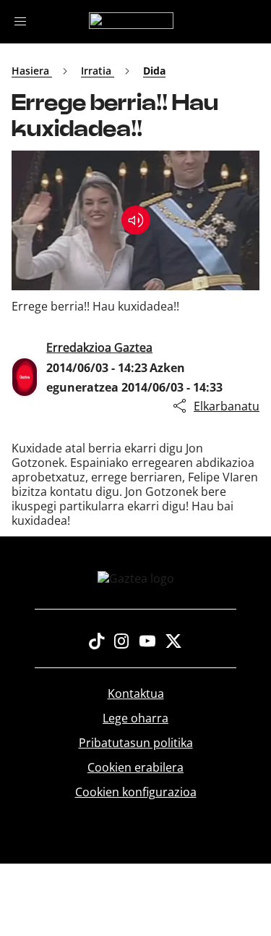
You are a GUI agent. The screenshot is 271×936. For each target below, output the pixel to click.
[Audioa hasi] (135, 220)
